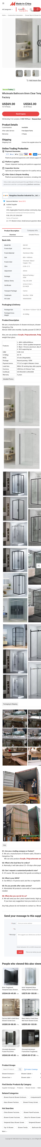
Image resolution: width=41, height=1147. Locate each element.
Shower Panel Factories (31, 1112)
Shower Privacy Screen (30, 1102)
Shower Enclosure (8, 1074)
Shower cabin (25, 1077)
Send (20, 952)
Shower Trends (23, 1127)
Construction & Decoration (15, 15)
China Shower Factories (11, 1112)
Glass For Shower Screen (32, 1117)
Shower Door (6, 1077)
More (4, 1131)
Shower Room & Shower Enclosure (15, 1097)
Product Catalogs (32, 1069)
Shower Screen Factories (12, 1117)
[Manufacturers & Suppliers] (20, 4)
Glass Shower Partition (11, 1102)
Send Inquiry (21, 114)
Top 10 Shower (8, 1127)
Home (4, 15)
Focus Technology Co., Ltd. (26, 1139)
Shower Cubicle (26, 1074)
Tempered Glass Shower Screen (14, 1122)
